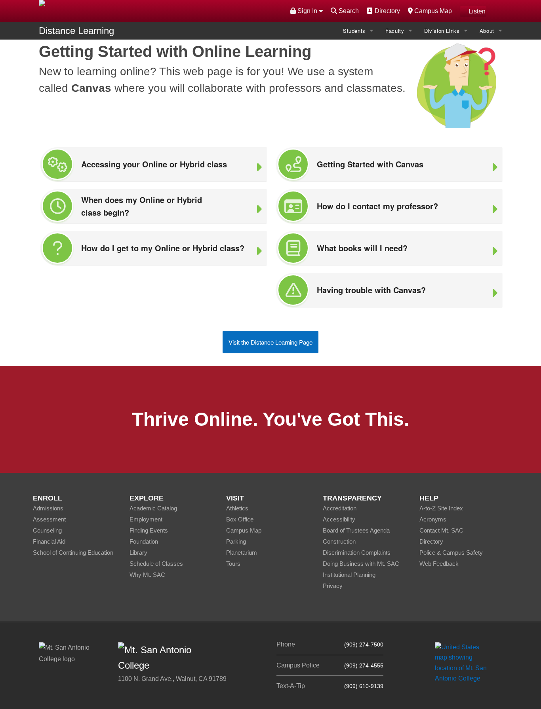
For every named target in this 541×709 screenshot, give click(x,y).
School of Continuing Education (73, 552)
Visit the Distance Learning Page (270, 342)
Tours (233, 563)
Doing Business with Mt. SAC (361, 563)
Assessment (49, 519)
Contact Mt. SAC (441, 530)
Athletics (237, 508)
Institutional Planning (349, 574)
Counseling (47, 530)
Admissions (48, 508)
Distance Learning (76, 30)
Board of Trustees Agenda (356, 530)
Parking (236, 541)
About (487, 30)
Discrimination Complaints (357, 552)
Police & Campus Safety (451, 552)
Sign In (307, 11)
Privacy (333, 585)
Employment (146, 519)
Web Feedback (439, 563)
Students (354, 30)
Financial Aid (49, 541)
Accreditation (339, 508)
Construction (339, 541)
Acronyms (432, 519)
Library (138, 552)
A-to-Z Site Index (441, 508)
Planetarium (241, 552)
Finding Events (149, 530)
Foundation (144, 541)
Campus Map (432, 10)
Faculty (394, 30)
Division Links (442, 30)
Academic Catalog (153, 508)
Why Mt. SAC (147, 574)
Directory (386, 10)
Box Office (239, 519)
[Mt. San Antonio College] (463, 662)
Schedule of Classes (156, 563)
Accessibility (339, 519)
